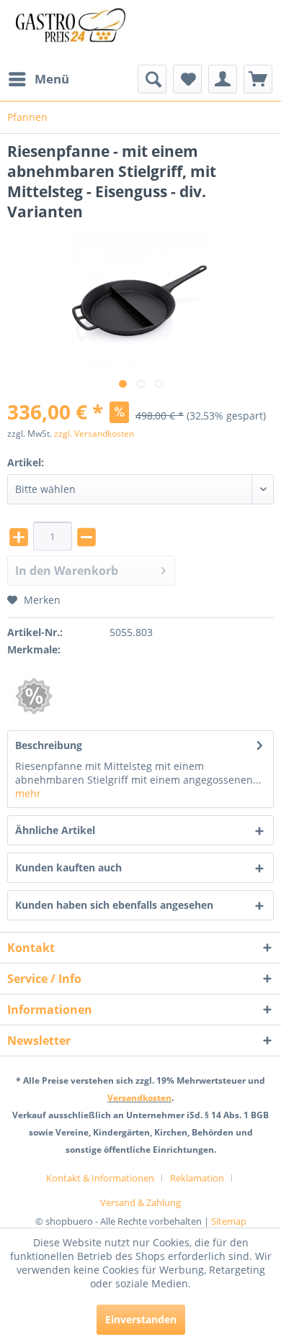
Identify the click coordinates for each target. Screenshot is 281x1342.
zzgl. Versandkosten (94, 433)
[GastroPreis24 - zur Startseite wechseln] (73, 32)
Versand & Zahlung (140, 1202)
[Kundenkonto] (222, 79)
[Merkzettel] (187, 79)
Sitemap (228, 1221)
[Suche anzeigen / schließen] (152, 79)
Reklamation (197, 1177)
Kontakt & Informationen (100, 1177)
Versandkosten (139, 1098)
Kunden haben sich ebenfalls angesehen (114, 905)
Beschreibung (48, 745)
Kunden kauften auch (68, 867)
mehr (28, 793)
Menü (52, 79)
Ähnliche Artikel (55, 830)
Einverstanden (141, 1319)
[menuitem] (38, 79)
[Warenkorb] (258, 79)
